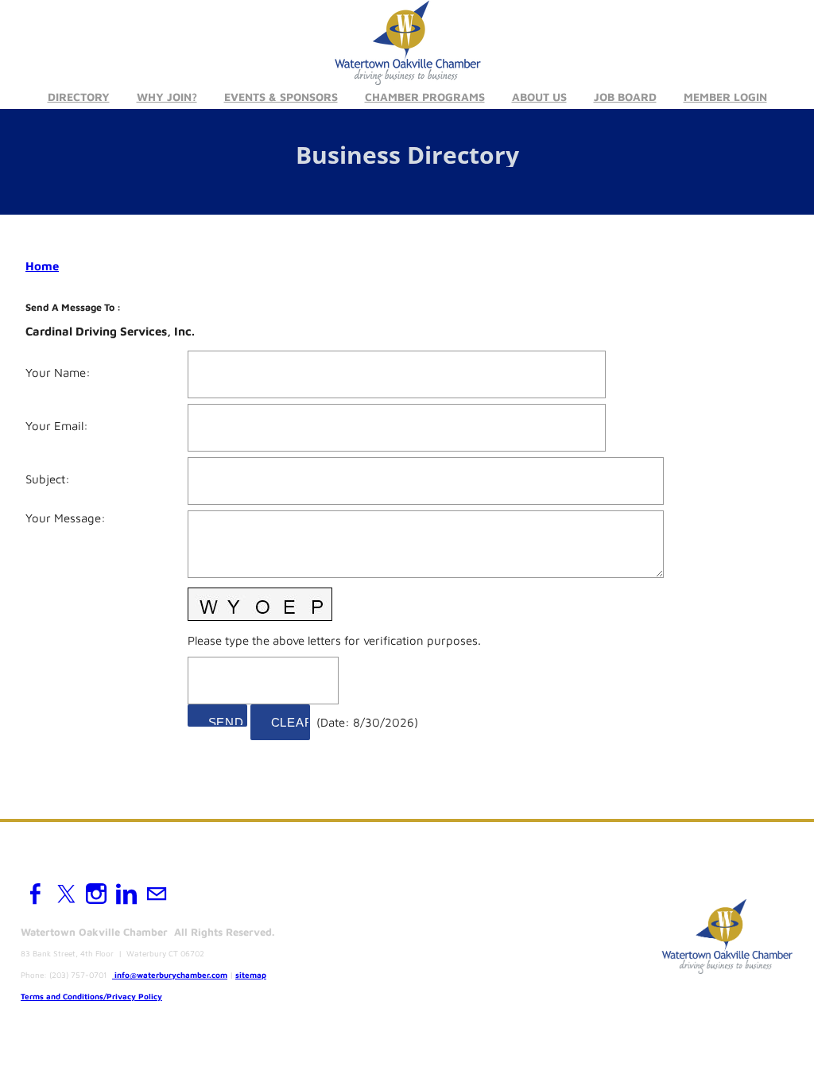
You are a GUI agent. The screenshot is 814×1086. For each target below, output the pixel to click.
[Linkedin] (126, 894)
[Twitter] (66, 894)
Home (42, 266)
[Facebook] (35, 894)
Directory (79, 96)
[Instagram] (96, 894)
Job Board (625, 96)
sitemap (250, 974)
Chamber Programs (425, 96)
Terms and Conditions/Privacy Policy (91, 996)
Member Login (725, 96)
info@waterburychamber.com (170, 974)
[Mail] (156, 894)
